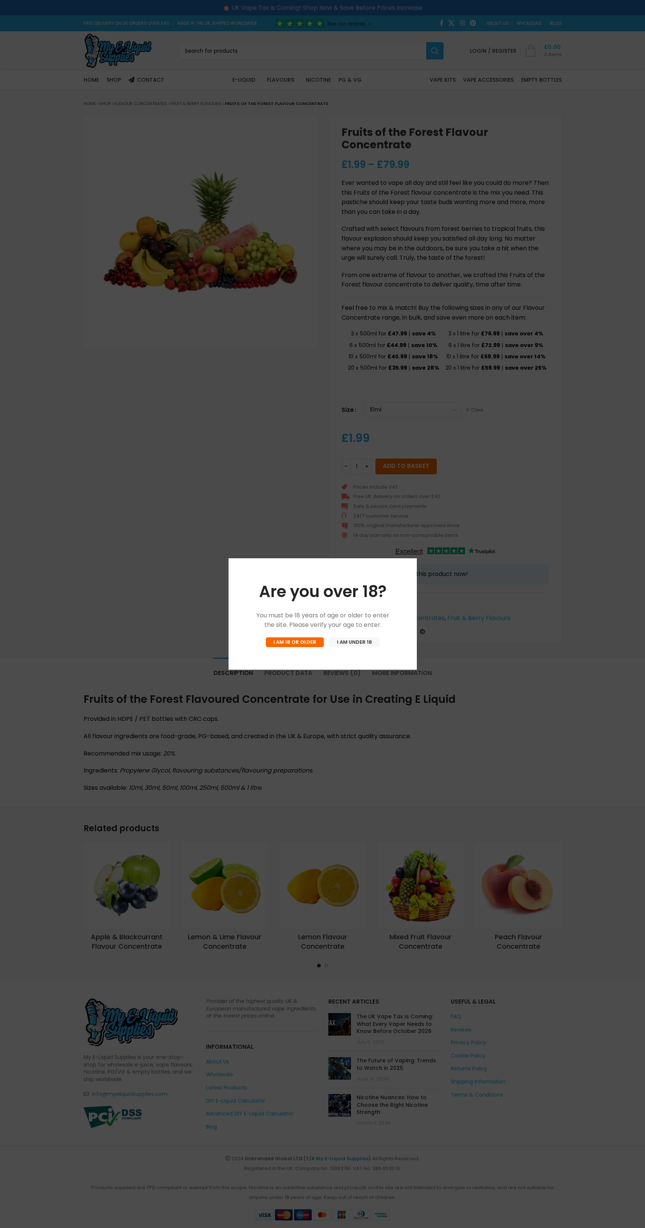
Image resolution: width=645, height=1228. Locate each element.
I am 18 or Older (294, 642)
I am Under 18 (354, 642)
